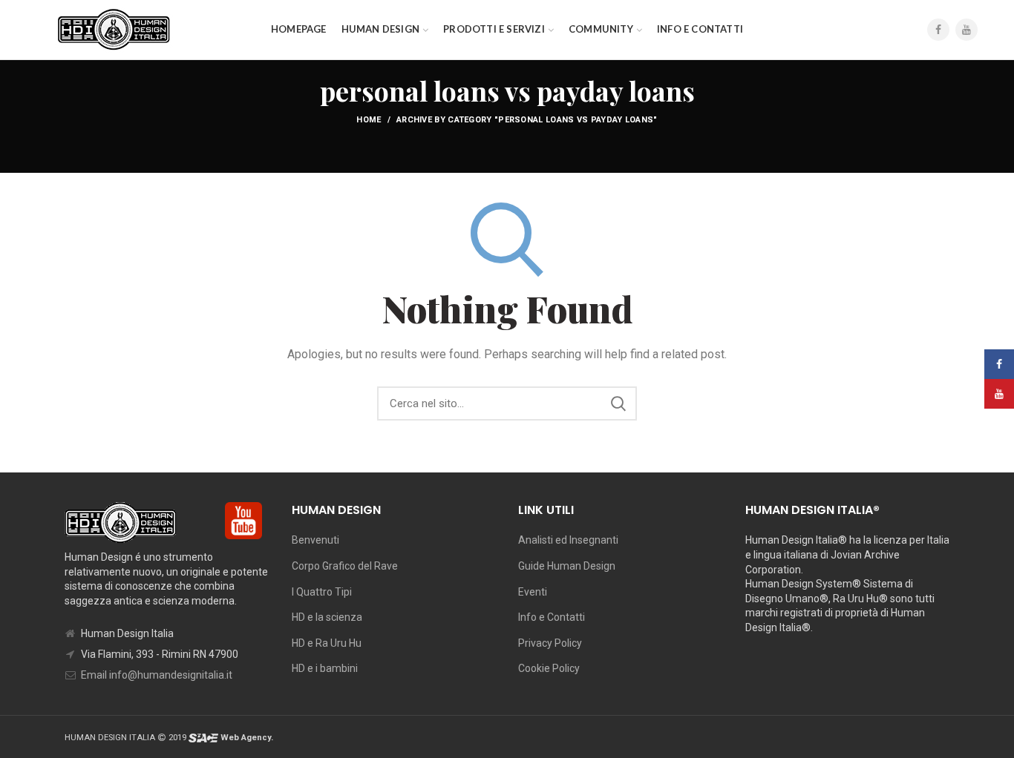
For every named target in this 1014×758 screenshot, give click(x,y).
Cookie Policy (549, 668)
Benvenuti (315, 540)
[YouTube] (966, 30)
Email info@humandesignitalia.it (156, 675)
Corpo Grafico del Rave (345, 566)
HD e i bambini (325, 668)
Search (618, 403)
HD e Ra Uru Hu (327, 643)
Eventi (532, 592)
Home (368, 120)
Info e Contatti (551, 617)
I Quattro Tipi (322, 592)
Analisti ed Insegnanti (568, 540)
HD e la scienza (327, 617)
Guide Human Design (566, 566)
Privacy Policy (550, 643)
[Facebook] (938, 30)
